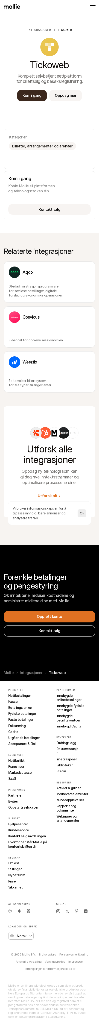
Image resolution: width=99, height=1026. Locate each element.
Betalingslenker (20, 707)
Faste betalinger (20, 719)
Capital (13, 732)
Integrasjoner (39, 30)
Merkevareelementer (72, 794)
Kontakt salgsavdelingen (27, 836)
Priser (12, 881)
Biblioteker (64, 765)
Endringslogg (66, 743)
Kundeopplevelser (70, 800)
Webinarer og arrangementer (67, 818)
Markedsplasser (20, 772)
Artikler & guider (68, 788)
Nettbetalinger (19, 696)
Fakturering (17, 726)
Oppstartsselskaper (23, 807)
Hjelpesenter (18, 824)
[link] (36, 433)
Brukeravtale (47, 954)
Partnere (14, 795)
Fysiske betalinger (22, 713)
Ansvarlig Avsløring (29, 961)
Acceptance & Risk (22, 744)
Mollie (9, 672)
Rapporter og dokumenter (66, 808)
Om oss (14, 863)
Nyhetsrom (16, 875)
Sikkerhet (15, 887)
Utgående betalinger (24, 738)
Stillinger (15, 869)
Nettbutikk (16, 760)
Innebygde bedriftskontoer (68, 718)
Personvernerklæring (73, 954)
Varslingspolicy (55, 961)
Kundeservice (18, 830)
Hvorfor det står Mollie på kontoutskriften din (28, 844)
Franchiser (16, 766)
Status (61, 771)
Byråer (13, 801)
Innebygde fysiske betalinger (70, 708)
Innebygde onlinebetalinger (68, 698)
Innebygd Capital (69, 726)
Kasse (12, 702)
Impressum (75, 961)
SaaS (12, 778)
